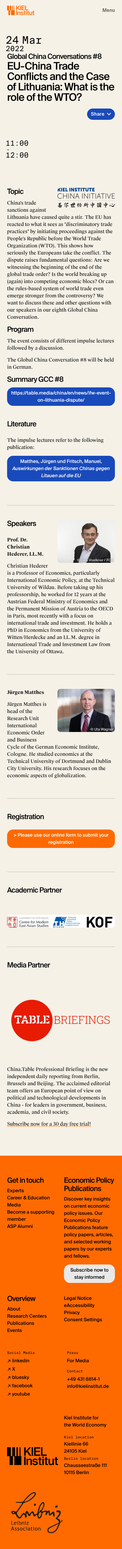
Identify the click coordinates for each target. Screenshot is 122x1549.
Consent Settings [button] (83, 1320)
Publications (20, 1323)
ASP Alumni (20, 1226)
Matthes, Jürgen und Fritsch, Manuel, (61, 468)
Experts (15, 1190)
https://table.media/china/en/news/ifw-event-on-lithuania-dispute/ (61, 396)
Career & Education (28, 1198)
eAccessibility (79, 1305)
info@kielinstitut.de (88, 1386)
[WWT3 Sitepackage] (29, 10)
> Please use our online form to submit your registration (60, 838)
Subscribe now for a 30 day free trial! (49, 1124)
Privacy (72, 1312)
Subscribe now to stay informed (89, 1273)
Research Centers (27, 1316)
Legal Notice (78, 1298)
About (13, 1309)
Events (14, 1330)
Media (14, 1205)
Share (98, 114)
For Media (78, 1361)
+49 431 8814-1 (83, 1379)
